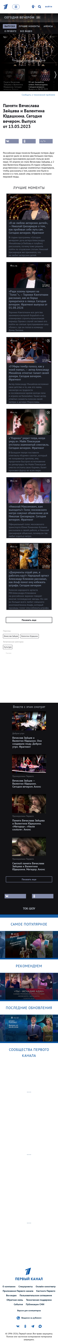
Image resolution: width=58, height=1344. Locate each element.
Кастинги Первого (45, 1290)
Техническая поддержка (39, 1299)
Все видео (11, 1295)
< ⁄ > (43, 141)
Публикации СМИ (35, 1304)
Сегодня (19, 17)
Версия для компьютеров (29, 1310)
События (18, 1304)
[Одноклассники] (29, 141)
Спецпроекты (25, 1286)
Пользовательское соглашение (36, 1295)
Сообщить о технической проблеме (38, 94)
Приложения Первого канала (18, 1290)
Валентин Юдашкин (29, 636)
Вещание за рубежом (31, 1317)
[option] (14, 79)
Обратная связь (15, 1299)
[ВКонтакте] (12, 141)
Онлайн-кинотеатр (46, 1286)
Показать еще (29, 620)
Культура (7, 647)
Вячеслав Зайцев (11, 636)
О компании (9, 1286)
